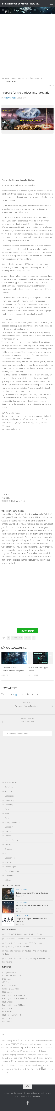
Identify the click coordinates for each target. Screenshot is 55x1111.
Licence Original (6, 1058)
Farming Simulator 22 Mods (13, 995)
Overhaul (35, 78)
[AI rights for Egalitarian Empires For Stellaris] (8, 920)
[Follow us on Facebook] (28, 1103)
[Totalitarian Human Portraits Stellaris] (8, 894)
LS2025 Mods (7, 1008)
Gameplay (15, 78)
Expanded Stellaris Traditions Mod (31, 938)
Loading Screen (11, 840)
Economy (9, 804)
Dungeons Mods (9, 972)
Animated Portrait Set (28, 1041)
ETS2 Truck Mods (9, 985)
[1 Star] (2, 501)
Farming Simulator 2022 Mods (14, 998)
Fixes (7, 813)
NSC (11, 1061)
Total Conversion (12, 871)
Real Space (11, 1065)
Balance (5, 78)
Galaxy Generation (12, 822)
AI (8, 638)
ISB (40, 1051)
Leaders (8, 835)
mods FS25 (7, 1018)
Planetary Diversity (38, 1061)
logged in (17, 694)
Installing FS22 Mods (10, 988)
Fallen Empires (33, 1047)
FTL (43, 1047)
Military (26, 78)
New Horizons (38, 1058)
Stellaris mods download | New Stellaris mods (22, 3)
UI (2, 1072)
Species (8, 862)
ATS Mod (5, 982)
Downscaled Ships (16, 1047)
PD (15, 1061)
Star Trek (21, 1069)
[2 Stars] (4, 501)
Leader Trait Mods (42, 1055)
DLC (7, 1047)
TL (33, 638)
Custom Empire (42, 1044)
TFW (51, 1069)
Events (7, 809)
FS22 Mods (6, 992)
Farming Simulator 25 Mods (13, 1005)
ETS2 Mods (6, 979)
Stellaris (27, 638)
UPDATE (7, 1073)
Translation (9, 875)
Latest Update (31, 1054)
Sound (7, 853)
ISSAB (44, 1051)
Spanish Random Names (40, 1065)
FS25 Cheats (7, 1001)
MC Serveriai (34, 1096)
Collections (9, 796)
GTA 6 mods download (11, 975)
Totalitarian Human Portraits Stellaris (32, 893)
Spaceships (10, 857)
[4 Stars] (8, 501)
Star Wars (31, 1069)
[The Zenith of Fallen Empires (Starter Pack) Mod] (14, 658)
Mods (29, 1057)
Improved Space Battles (30, 1051)
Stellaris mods (10, 98)
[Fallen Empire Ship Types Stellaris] (41, 658)
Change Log (5, 1044)
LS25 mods (6, 1021)
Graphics (8, 831)
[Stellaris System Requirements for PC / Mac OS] (8, 907)
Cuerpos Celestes (30, 1044)
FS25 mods (7, 1011)
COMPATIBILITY (17, 638)
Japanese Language (8, 1054)
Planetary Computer (24, 1062)
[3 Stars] (6, 501)
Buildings (8, 787)
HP (21, 1051)
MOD (25, 1058)
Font (7, 818)
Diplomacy (9, 800)
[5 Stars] (9, 501)
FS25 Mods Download (11, 1015)
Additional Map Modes (9, 1041)
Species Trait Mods (7, 1069)
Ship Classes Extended (23, 1065)
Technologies (10, 866)
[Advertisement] (27, 44)
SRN (15, 1069)
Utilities (8, 880)
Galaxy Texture (13, 1051)
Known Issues (21, 1054)
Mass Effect (17, 1058)
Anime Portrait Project (44, 1040)
